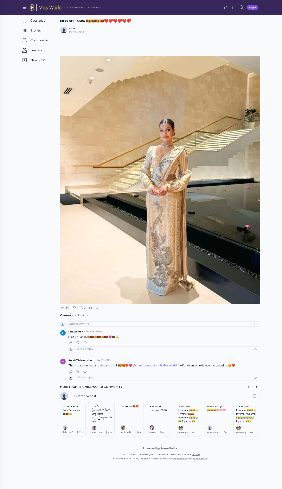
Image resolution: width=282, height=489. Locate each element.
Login (252, 7)
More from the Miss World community (91, 387)
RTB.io (196, 454)
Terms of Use (180, 458)
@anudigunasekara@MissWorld (155, 365)
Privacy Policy (200, 458)
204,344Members (74, 7)
